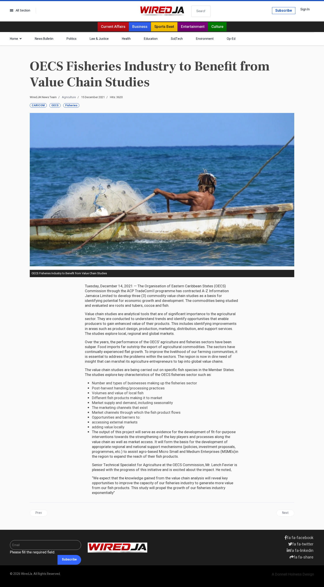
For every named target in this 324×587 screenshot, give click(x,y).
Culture (217, 26)
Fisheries (71, 105)
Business (139, 26)
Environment (205, 38)
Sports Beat (164, 26)
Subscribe (283, 10)
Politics (71, 38)
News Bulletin (44, 38)
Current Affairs (113, 26)
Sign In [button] (305, 9)
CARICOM (38, 105)
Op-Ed (231, 38)
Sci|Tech (177, 38)
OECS (55, 105)
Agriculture (69, 97)
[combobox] (201, 11)
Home (14, 38)
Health (126, 38)
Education (151, 38)
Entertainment (193, 26)
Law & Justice (99, 38)
